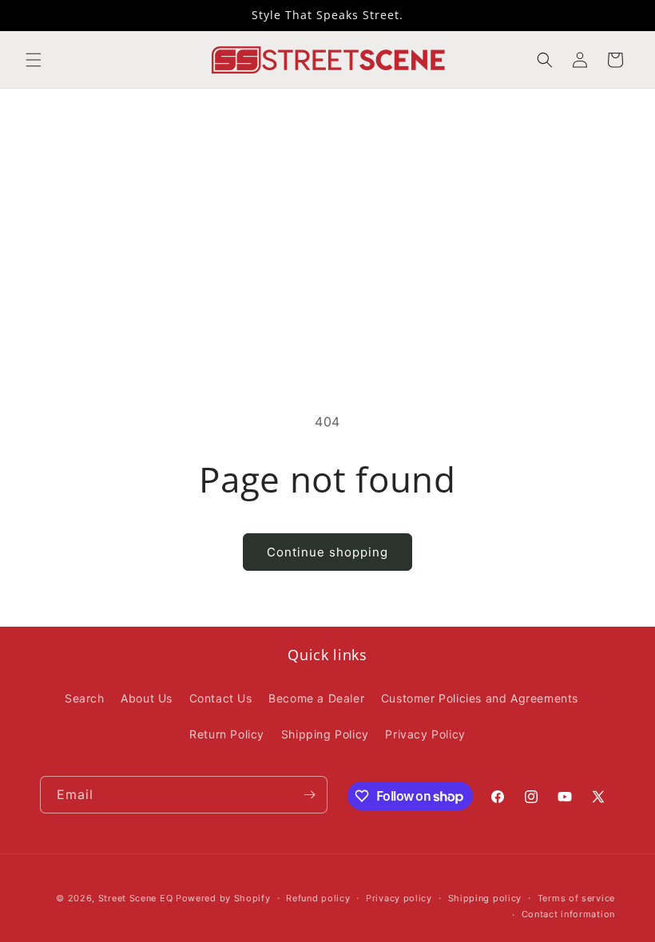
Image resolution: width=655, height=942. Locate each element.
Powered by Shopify (223, 898)
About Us (147, 698)
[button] (33, 59)
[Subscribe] (309, 794)
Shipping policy (485, 898)
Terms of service (576, 898)
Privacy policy (399, 898)
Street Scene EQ (135, 898)
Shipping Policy (325, 734)
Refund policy (318, 898)
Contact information (568, 914)
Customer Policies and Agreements (479, 698)
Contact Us (220, 698)
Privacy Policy (425, 734)
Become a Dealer (316, 698)
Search (85, 698)
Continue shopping (327, 552)
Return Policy (226, 734)
